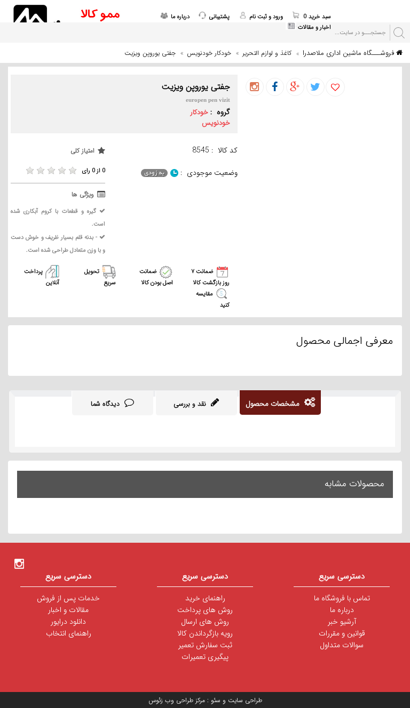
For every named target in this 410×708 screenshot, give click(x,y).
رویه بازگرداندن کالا (205, 633)
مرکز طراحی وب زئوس (176, 700)
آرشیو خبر (342, 621)
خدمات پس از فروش (68, 598)
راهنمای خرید (205, 598)
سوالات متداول (342, 645)
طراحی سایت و (241, 700)
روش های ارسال (205, 621)
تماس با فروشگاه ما (342, 598)
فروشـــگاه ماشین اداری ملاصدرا (349, 53)
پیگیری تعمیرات (205, 657)
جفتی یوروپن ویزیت (150, 53)
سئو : (212, 700)
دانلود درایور (68, 621)
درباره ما (342, 610)
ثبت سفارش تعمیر (205, 645)
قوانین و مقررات (342, 633)
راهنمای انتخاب (68, 633)
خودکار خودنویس (209, 53)
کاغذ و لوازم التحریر (266, 53)
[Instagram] (19, 563)
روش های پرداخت (205, 610)
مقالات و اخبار (68, 610)
